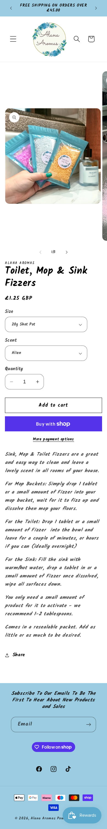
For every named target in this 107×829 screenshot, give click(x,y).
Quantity (14, 369)
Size (9, 312)
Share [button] (19, 655)
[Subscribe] (88, 724)
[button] (13, 39)
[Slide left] (40, 252)
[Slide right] (67, 252)
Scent (11, 341)
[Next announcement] (96, 8)
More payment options (53, 439)
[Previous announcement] (11, 8)
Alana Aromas (43, 818)
